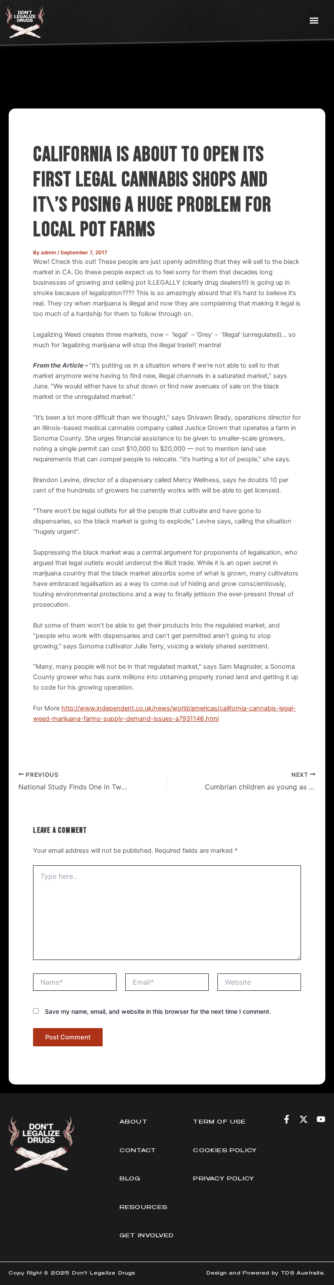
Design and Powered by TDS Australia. (266, 1273)
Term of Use (219, 1122)
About (133, 1122)
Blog (130, 1179)
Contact (138, 1151)
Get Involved (147, 1236)
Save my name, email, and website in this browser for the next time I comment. (158, 1011)
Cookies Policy (225, 1151)
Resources (144, 1207)
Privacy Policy (223, 1179)
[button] (314, 20)
